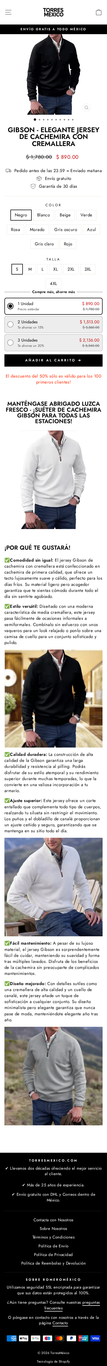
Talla (53, 259)
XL (55, 269)
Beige (65, 215)
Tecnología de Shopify (53, 1361)
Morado (37, 229)
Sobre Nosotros (53, 1228)
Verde (86, 215)
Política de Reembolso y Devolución (53, 1263)
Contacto (60, 1323)
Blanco (43, 215)
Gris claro (44, 244)
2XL (71, 269)
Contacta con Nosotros (53, 1220)
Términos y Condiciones (53, 1237)
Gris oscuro (65, 229)
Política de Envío (53, 1246)
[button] (53, 306)
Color (53, 205)
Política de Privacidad (53, 1255)
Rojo (68, 244)
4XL (53, 283)
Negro (21, 215)
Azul (91, 229)
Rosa (15, 229)
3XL (87, 269)
